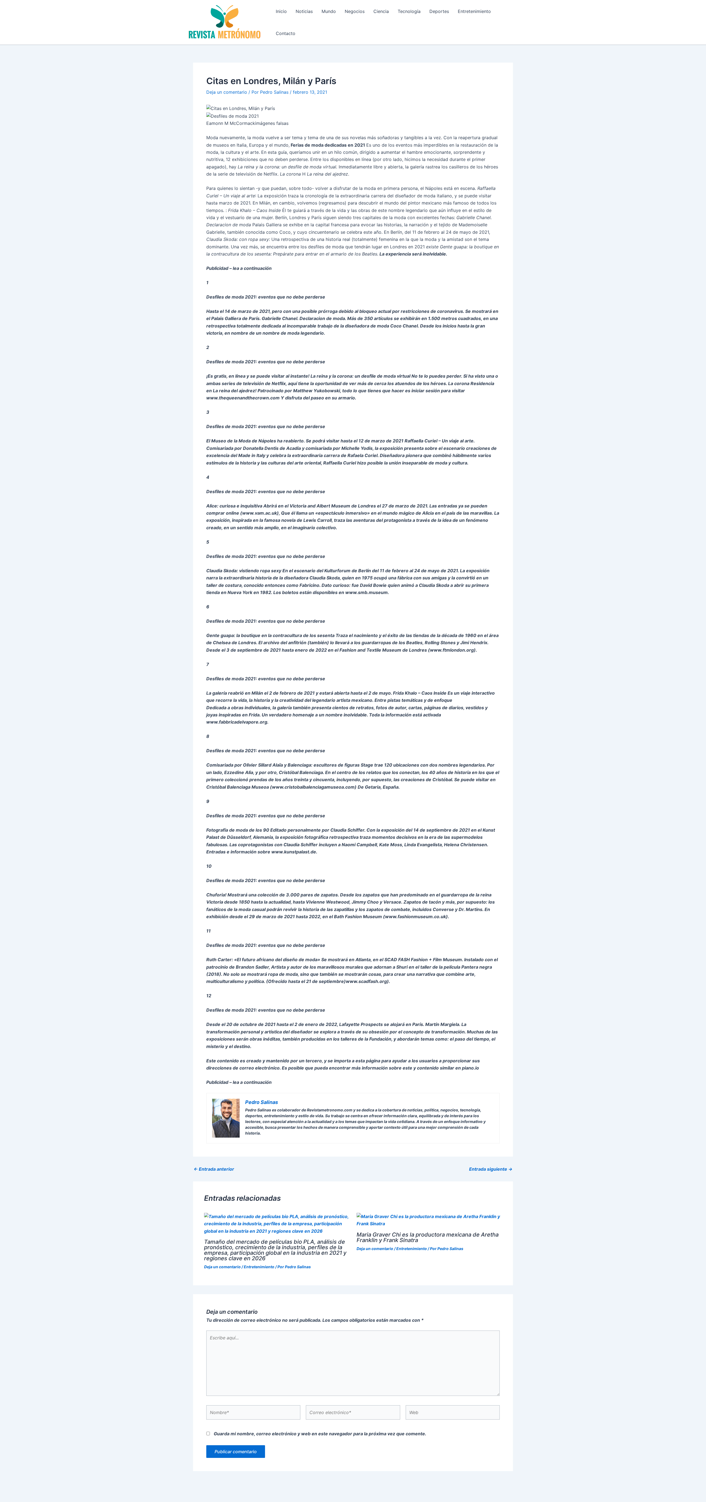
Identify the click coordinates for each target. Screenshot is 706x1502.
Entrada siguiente (490, 1169)
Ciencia (381, 11)
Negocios (355, 11)
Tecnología (409, 11)
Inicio (281, 11)
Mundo (329, 11)
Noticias (304, 11)
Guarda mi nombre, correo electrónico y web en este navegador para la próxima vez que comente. (320, 1433)
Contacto (285, 33)
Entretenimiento (474, 11)
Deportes (439, 11)
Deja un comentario (226, 92)
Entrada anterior (214, 1169)
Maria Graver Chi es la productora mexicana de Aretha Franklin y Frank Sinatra (428, 1237)
